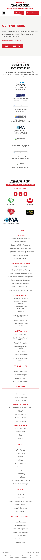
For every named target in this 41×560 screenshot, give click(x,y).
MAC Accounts (20, 378)
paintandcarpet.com (20, 539)
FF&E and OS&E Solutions (20, 287)
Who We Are (20, 450)
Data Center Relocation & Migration (20, 277)
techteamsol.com (21, 525)
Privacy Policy (31, 552)
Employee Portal (20, 414)
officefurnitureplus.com (21, 529)
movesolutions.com (7, 552)
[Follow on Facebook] (16, 194)
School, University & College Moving (20, 273)
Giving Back (20, 477)
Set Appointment (32, 13)
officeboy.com (21, 535)
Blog (20, 435)
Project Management (20, 255)
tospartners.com (20, 522)
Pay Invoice (20, 394)
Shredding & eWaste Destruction (20, 307)
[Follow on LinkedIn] (20, 194)
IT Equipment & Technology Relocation (20, 252)
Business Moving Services (20, 238)
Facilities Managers (20, 375)
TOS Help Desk (20, 421)
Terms (37, 552)
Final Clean (20, 312)
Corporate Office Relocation (20, 245)
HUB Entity (20, 460)
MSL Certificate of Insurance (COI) (20, 408)
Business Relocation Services (20, 248)
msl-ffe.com (20, 542)
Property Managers (20, 371)
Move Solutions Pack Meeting (20, 359)
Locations (20, 498)
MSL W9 (20, 411)
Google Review (20, 505)
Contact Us (20, 494)
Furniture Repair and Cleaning (20, 347)
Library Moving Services (20, 283)
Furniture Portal (20, 418)
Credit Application (20, 397)
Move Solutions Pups (20, 484)
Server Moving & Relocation (20, 280)
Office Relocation (20, 242)
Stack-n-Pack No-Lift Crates (20, 339)
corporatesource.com (20, 532)
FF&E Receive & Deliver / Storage (20, 290)
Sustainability (20, 474)
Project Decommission (20, 298)
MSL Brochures (20, 428)
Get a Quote (18, 13)
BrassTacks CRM (20, 334)
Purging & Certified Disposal (20, 302)
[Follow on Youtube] (25, 194)
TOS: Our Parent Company (20, 480)
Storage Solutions (20, 320)
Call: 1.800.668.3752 (12, 46)
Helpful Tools (20, 432)
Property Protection (20, 343)
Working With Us (20, 453)
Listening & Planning (20, 259)
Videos (20, 438)
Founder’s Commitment (20, 508)
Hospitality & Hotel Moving (20, 270)
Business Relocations (20, 381)
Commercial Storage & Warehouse (20, 316)
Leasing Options (20, 401)
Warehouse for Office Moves (20, 324)
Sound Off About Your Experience (20, 501)
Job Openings (20, 511)
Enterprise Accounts (21, 266)
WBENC (20, 457)
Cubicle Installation (20, 351)
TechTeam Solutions (20, 355)
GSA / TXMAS (20, 463)
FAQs (20, 470)
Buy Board (20, 467)
